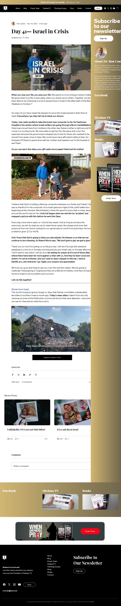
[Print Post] (36, 375)
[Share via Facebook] (12, 375)
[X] (108, 8)
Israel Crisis (15, 367)
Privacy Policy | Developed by (78, 602)
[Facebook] (105, 8)
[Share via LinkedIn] (24, 375)
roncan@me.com (10, 591)
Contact (50, 575)
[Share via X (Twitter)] (18, 375)
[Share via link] (30, 375)
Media (49, 572)
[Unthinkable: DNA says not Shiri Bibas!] (27, 412)
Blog (49, 558)
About (49, 556)
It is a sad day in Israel (67, 429)
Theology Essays (53, 567)
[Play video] (52, 177)
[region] (5, 8)
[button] (117, 8)
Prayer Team (52, 561)
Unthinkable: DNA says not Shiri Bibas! (26, 429)
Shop (49, 569)
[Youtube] (114, 8)
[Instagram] (111, 8)
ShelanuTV (51, 564)
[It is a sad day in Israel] (77, 412)
